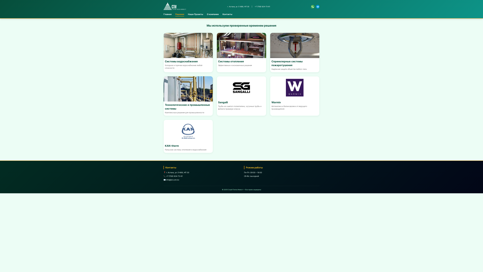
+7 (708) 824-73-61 (262, 7)
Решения (179, 14)
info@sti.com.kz (172, 180)
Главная (168, 14)
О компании (213, 14)
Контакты (227, 14)
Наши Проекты (195, 14)
